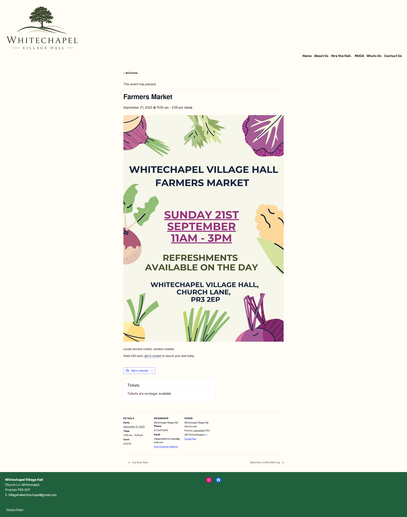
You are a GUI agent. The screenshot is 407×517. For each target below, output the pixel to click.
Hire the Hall (340, 56)
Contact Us (393, 56)
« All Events (130, 73)
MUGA (359, 56)
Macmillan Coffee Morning (265, 462)
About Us (321, 56)
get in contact (153, 356)
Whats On (374, 56)
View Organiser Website (166, 446)
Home (307, 56)
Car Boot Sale (139, 462)
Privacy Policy (14, 509)
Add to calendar (139, 370)
